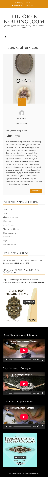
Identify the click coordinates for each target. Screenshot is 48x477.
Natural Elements (9, 245)
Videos (5, 213)
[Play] (6, 360)
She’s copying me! (9, 233)
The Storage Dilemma (11, 229)
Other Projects (8, 225)
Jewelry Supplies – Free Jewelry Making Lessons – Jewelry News (24, 26)
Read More (36, 191)
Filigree (5, 241)
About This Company (11, 217)
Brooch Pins (7, 237)
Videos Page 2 (8, 209)
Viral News (25, 474)
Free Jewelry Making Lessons (17, 131)
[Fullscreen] (42, 360)
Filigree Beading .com (24, 19)
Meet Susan (7, 221)
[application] (24, 350)
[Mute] (38, 360)
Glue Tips (13, 136)
